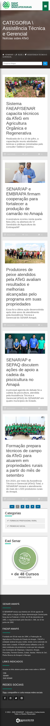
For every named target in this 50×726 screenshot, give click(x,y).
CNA (4, 673)
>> (38, 507)
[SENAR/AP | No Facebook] (5, 698)
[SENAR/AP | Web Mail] (21, 698)
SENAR (5, 676)
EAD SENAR (7, 678)
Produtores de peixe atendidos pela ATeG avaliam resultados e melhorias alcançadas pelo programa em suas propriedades (23, 286)
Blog (20, 55)
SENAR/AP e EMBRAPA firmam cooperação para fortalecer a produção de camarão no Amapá (24, 201)
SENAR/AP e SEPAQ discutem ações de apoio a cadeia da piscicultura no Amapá (22, 372)
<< (12, 507)
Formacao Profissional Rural (23, 521)
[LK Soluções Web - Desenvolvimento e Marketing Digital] (25, 721)
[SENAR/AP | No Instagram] (10, 698)
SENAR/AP (9, 55)
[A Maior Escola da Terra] (25, 559)
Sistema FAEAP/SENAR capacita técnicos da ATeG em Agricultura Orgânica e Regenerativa (22, 118)
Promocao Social (17, 526)
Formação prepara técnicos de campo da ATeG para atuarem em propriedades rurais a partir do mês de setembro (24, 460)
